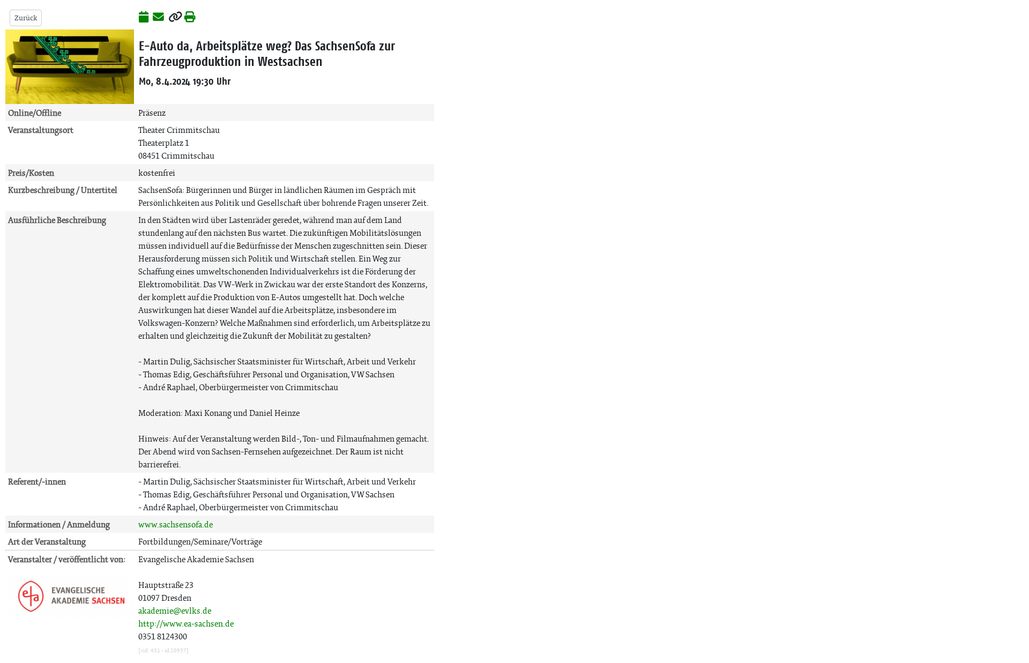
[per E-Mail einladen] (158, 17)
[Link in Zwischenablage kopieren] (175, 17)
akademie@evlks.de (174, 610)
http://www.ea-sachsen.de (186, 623)
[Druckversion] (190, 17)
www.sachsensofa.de (175, 524)
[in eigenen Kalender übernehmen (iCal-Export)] (143, 17)
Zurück (25, 18)
